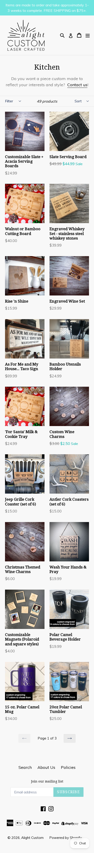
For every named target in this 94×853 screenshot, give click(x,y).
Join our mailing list (47, 781)
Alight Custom (32, 837)
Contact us (77, 84)
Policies (68, 767)
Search (25, 767)
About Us (46, 767)
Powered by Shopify (65, 837)
